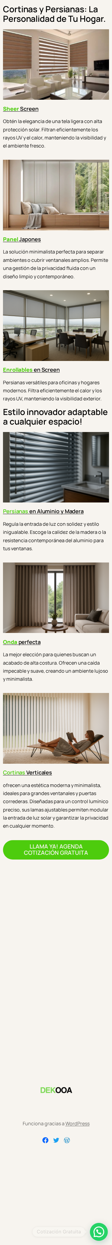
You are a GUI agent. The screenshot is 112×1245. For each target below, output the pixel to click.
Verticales (27, 772)
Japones (22, 239)
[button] (99, 1232)
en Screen (31, 369)
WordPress (77, 1123)
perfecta (22, 641)
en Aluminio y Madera (43, 511)
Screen (21, 108)
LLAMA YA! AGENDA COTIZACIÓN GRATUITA (56, 850)
